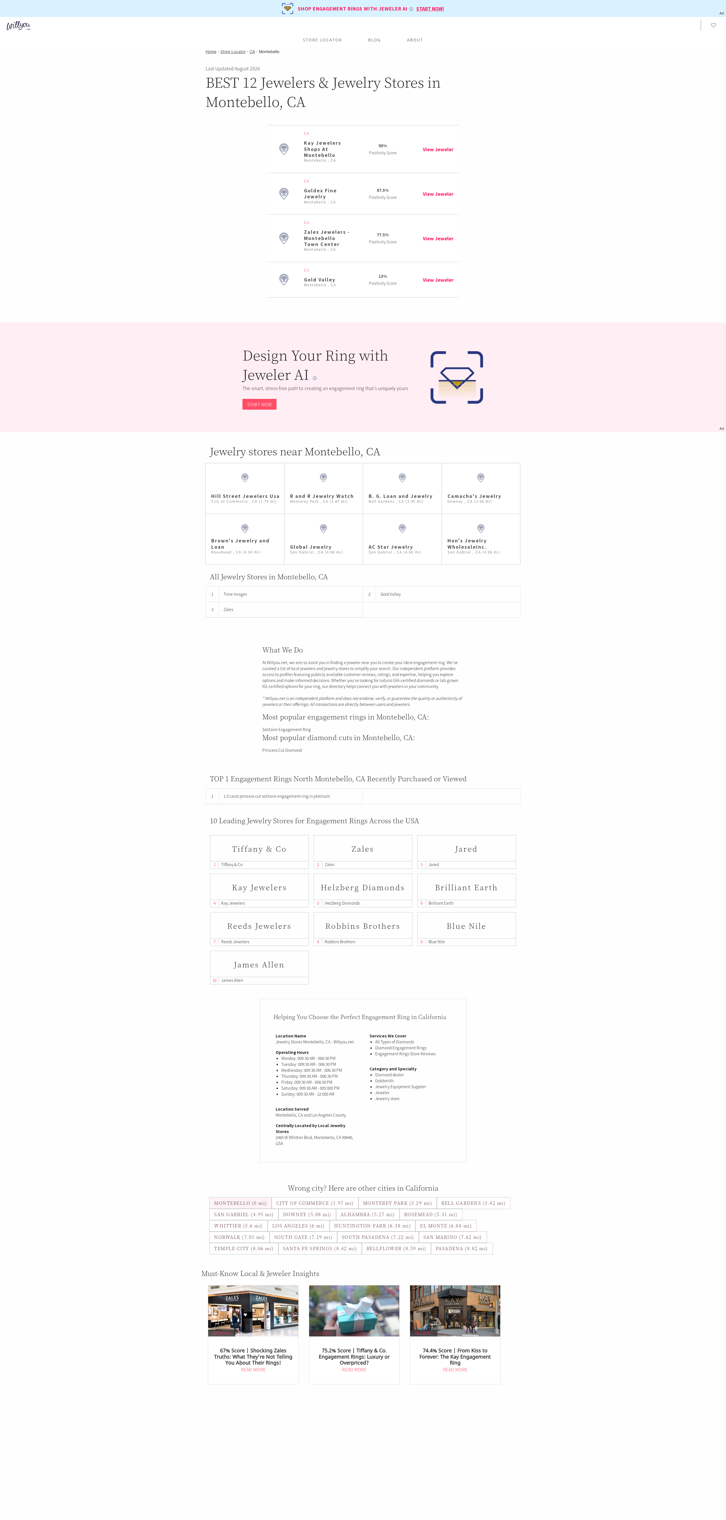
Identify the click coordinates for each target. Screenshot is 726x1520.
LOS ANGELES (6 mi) (298, 1225)
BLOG (374, 40)
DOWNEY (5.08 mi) (307, 1214)
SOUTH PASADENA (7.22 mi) (378, 1237)
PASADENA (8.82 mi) (462, 1248)
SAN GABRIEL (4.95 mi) (244, 1214)
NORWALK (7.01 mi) (239, 1237)
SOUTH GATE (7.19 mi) (303, 1237)
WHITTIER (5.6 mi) (238, 1225)
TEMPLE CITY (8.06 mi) (244, 1248)
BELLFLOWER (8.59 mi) (396, 1248)
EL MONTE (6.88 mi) (446, 1225)
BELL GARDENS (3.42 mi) (473, 1203)
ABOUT (415, 40)
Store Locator (322, 40)
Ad (721, 428)
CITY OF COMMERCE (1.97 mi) (315, 1203)
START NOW (259, 404)
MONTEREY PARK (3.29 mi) (397, 1203)
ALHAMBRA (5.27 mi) (368, 1214)
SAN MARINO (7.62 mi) (452, 1237)
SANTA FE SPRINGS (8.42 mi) (320, 1248)
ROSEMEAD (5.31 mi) (431, 1214)
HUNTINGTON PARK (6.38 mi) (372, 1225)
